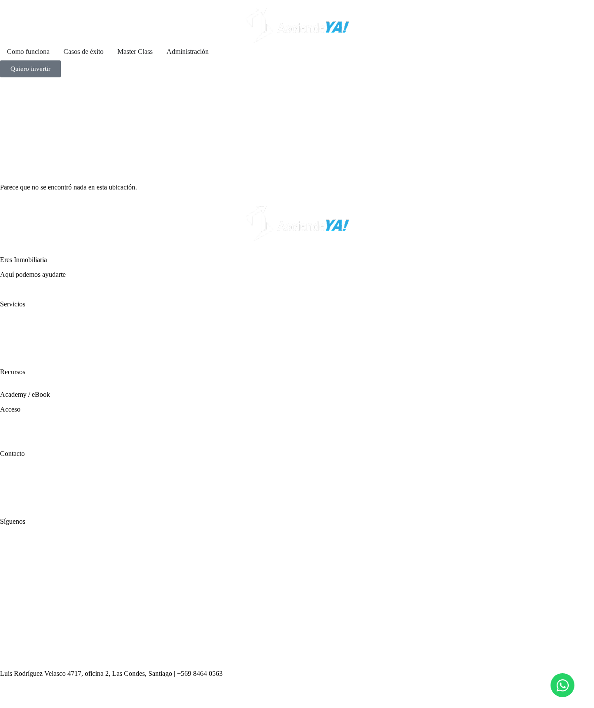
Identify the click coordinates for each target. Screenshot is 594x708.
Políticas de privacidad (31, 491)
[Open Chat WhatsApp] (562, 685)
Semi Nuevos (18, 334)
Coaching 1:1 (18, 342)
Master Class (17, 386)
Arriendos (13, 326)
